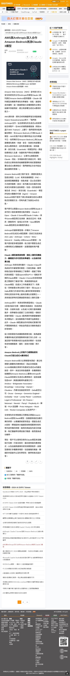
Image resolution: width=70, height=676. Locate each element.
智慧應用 (42, 12)
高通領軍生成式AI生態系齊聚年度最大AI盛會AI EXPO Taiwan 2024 (23, 497)
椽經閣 (35, 5)
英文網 (55, 5)
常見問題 (28, 611)
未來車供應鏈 (42, 9)
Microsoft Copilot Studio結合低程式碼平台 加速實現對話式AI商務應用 (23, 559)
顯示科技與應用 (39, 665)
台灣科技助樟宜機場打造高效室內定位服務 (17, 523)
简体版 (57, 1)
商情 (9, 24)
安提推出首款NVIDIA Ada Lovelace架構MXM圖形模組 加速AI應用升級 (23, 583)
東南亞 (23, 620)
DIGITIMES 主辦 (54, 619)
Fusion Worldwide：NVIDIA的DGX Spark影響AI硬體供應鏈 (59, 95)
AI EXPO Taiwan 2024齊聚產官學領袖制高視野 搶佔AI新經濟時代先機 (23, 508)
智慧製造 (38, 636)
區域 (65, 9)
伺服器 (37, 652)
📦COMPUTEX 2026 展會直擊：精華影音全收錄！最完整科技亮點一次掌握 (58, 139)
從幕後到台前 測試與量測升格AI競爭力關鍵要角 (59, 112)
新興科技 (38, 632)
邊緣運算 (38, 624)
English (66, 611)
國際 (22, 626)
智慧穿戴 (38, 657)
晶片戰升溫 (4, 618)
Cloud (37, 647)
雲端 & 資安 (54, 624)
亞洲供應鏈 (39, 634)
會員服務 (61, 620)
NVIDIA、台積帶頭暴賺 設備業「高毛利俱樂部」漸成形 (59, 51)
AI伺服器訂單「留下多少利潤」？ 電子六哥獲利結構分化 (59, 34)
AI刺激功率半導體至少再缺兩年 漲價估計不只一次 (59, 69)
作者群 (45, 625)
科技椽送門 (4, 626)
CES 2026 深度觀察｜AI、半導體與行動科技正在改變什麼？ (58, 148)
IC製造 (37, 662)
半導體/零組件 (14, 12)
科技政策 (12, 638)
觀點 (29, 620)
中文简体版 (58, 611)
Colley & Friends (45, 619)
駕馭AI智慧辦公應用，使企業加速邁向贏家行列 (18, 577)
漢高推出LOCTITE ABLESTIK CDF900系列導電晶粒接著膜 (59, 103)
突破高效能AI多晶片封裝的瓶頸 (59, 87)
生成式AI (9, 471)
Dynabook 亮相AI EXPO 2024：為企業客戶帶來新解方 (21, 492)
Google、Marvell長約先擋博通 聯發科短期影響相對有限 (59, 60)
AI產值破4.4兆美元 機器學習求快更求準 (16, 573)
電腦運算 (38, 650)
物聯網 (37, 640)
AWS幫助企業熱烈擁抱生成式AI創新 (15, 593)
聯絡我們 (61, 633)
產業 (60, 9)
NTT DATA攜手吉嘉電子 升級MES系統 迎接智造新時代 (21, 514)
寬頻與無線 (39, 641)
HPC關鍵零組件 (39, 621)
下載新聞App (62, 636)
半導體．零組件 (14, 620)
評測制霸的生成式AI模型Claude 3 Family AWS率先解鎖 (21, 527)
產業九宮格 (4, 624)
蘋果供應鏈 (53, 9)
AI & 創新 (54, 627)
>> (27, 602)
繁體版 (54, 1)
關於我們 (3, 611)
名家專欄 (45, 621)
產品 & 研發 (54, 625)
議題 (29, 618)
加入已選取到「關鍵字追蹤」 (16, 475)
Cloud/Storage (25, 12)
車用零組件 (39, 618)
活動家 (43, 5)
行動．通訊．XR (15, 624)
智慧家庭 (38, 638)
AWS (30, 471)
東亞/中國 (23, 624)
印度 (22, 622)
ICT (48, 12)
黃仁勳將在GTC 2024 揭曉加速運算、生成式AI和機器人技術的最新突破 (23, 552)
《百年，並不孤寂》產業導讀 (25, 9)
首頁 (4, 9)
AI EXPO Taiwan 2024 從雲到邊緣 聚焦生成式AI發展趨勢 (22, 503)
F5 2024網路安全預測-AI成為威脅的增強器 (17, 569)
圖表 (11, 644)
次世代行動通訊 (39, 644)
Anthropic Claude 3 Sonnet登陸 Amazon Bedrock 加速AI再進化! (23, 532)
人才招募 (61, 631)
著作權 (17, 611)
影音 (49, 5)
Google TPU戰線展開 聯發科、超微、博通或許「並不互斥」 (59, 43)
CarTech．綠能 (14, 622)
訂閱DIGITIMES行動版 (63, 627)
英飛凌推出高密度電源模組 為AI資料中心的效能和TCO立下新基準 (23, 539)
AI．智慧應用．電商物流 (14, 627)
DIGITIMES (64, 615)
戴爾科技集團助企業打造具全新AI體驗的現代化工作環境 (21, 518)
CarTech (34, 12)
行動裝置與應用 (39, 654)
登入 (67, 1)
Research (27, 5)
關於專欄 (45, 627)
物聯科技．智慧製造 (14, 641)
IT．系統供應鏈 (14, 633)
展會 (2, 628)
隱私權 (22, 611)
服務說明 (10, 611)
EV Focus (38, 631)
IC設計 (37, 660)
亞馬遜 (23, 471)
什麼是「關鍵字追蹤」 (14, 478)
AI (2, 12)
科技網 (18, 5)
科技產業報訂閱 (63, 624)
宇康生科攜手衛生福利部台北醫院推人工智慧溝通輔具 (21, 588)
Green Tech (39, 629)
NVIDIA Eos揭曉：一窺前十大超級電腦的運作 (18, 564)
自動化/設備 (62, 12)
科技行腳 (45, 623)
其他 (52, 629)
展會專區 (30, 626)
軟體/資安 (54, 12)
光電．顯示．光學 (14, 636)
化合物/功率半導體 (39, 627)
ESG (7, 12)
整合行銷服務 (63, 629)
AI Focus (38, 648)
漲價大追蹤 (11, 8)
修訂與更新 (4, 631)
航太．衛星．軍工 (14, 630)
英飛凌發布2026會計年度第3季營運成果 (59, 120)
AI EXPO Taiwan (53, 631)
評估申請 (62, 1)
